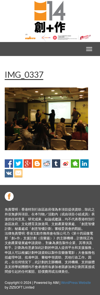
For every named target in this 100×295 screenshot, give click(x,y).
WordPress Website (76, 282)
